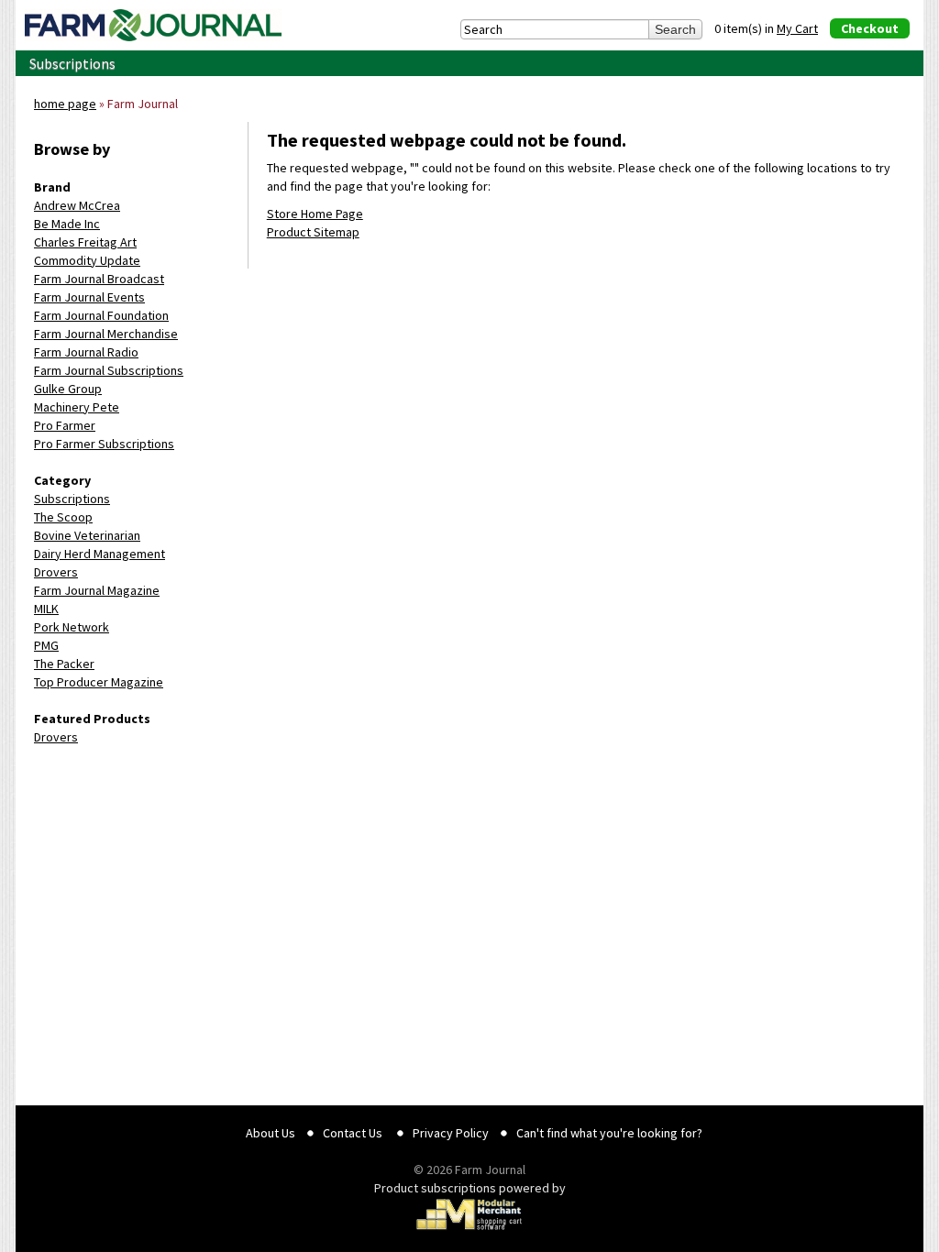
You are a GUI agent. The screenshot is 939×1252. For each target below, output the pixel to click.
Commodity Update (87, 260)
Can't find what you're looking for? (609, 1133)
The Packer (64, 663)
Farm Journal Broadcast (99, 278)
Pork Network (71, 627)
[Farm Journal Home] (153, 25)
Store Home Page (315, 213)
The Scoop (63, 517)
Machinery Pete (76, 407)
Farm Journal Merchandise (106, 333)
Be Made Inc (67, 223)
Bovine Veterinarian (87, 535)
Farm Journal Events (89, 297)
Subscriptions (72, 63)
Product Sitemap (313, 232)
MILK (46, 608)
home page (65, 103)
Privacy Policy (451, 1133)
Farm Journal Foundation (101, 315)
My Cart (797, 28)
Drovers (56, 572)
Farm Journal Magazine (97, 590)
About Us (270, 1133)
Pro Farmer (64, 425)
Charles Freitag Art (85, 242)
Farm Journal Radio (86, 352)
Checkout (870, 28)
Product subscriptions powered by (470, 1188)
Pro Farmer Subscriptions (104, 443)
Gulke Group (68, 388)
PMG (46, 645)
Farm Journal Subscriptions (108, 370)
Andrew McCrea (77, 205)
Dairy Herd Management (99, 553)
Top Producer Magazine (98, 682)
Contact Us (352, 1133)
